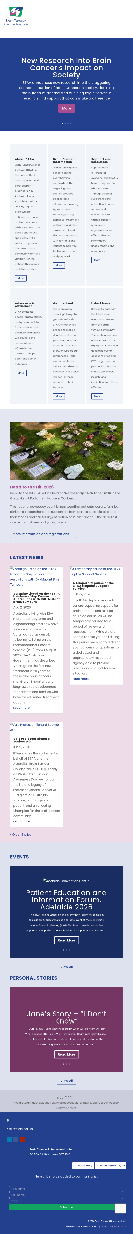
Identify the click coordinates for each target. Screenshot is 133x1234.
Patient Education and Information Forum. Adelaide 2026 (66, 900)
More (66, 108)
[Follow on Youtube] (22, 1139)
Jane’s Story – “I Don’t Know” (66, 1017)
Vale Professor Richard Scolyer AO (31, 740)
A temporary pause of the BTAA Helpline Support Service (93, 586)
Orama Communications (113, 1226)
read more (21, 707)
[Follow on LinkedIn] (9, 1139)
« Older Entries (20, 834)
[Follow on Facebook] (15, 1139)
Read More (66, 940)
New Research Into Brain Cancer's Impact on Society (67, 68)
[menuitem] (83, 1165)
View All (66, 967)
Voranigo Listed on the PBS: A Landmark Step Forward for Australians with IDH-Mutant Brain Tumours (36, 598)
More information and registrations (41, 534)
